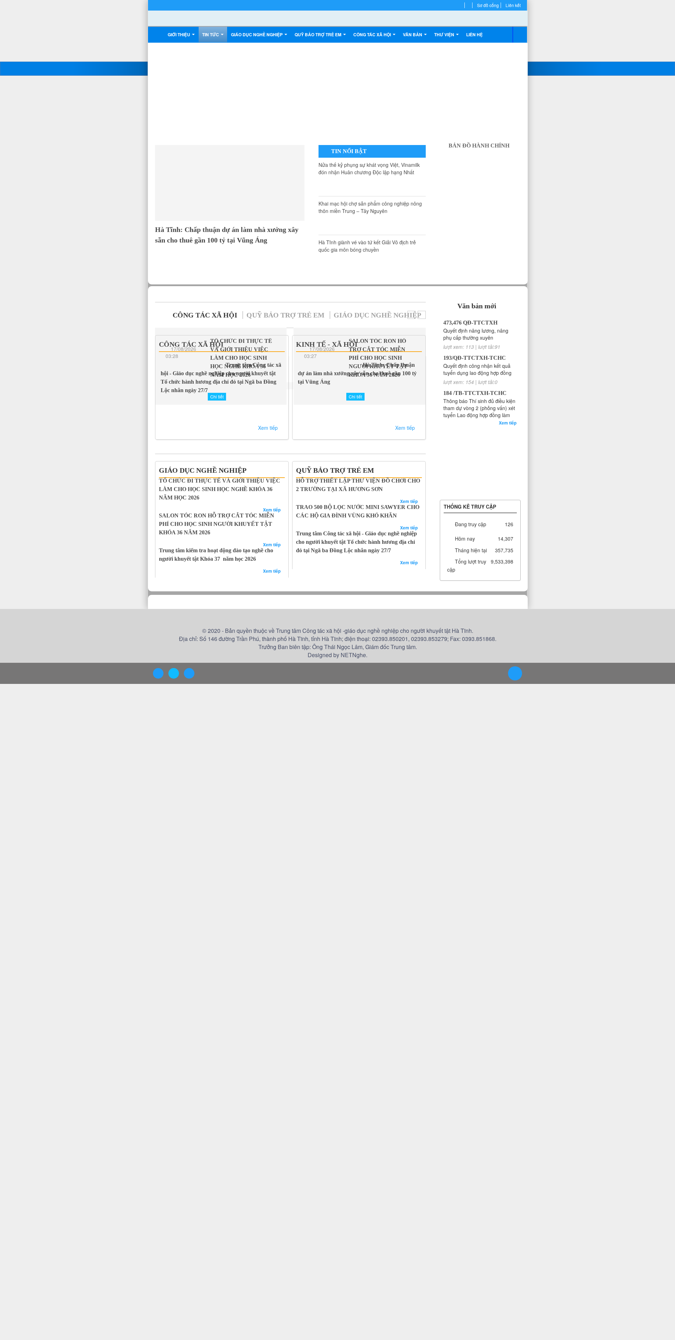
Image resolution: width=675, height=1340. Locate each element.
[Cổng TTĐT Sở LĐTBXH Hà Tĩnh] (480, 439)
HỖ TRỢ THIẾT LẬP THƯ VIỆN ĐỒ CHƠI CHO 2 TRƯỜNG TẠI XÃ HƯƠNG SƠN (350, 484)
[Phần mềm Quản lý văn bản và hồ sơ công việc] (480, 429)
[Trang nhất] (157, 34)
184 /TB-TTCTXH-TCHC (472, 393)
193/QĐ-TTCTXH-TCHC (471, 357)
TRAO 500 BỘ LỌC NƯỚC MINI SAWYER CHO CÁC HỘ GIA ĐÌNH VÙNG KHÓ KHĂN (358, 511)
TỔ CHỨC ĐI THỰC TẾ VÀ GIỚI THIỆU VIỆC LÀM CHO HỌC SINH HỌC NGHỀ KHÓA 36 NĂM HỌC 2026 (220, 484)
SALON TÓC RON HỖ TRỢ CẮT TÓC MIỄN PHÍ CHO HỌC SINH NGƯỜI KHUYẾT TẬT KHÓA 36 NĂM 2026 (219, 511)
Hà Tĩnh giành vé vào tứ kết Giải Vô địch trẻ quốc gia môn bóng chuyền (350, 249)
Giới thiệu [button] (179, 34)
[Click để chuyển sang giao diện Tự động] (158, 673)
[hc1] (480, 156)
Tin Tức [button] (211, 34)
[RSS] (470, 5)
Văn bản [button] (410, 34)
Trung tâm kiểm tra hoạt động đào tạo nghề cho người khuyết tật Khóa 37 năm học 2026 (216, 537)
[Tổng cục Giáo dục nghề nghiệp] (480, 450)
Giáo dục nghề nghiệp (338, 315)
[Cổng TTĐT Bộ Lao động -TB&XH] (480, 461)
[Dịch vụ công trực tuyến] (480, 492)
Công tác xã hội (198, 315)
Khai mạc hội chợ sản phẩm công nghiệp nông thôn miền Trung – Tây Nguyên (350, 211)
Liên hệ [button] (471, 34)
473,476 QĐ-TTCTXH (468, 322)
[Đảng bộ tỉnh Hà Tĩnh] (480, 471)
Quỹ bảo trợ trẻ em (264, 315)
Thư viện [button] (441, 34)
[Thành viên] (462, 5)
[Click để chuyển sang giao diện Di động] (188, 673)
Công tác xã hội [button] (370, 34)
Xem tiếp (268, 427)
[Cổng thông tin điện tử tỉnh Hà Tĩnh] (480, 482)
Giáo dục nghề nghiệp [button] (258, 34)
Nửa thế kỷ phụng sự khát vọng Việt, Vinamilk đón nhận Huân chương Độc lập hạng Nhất (350, 176)
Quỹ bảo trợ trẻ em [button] (317, 34)
